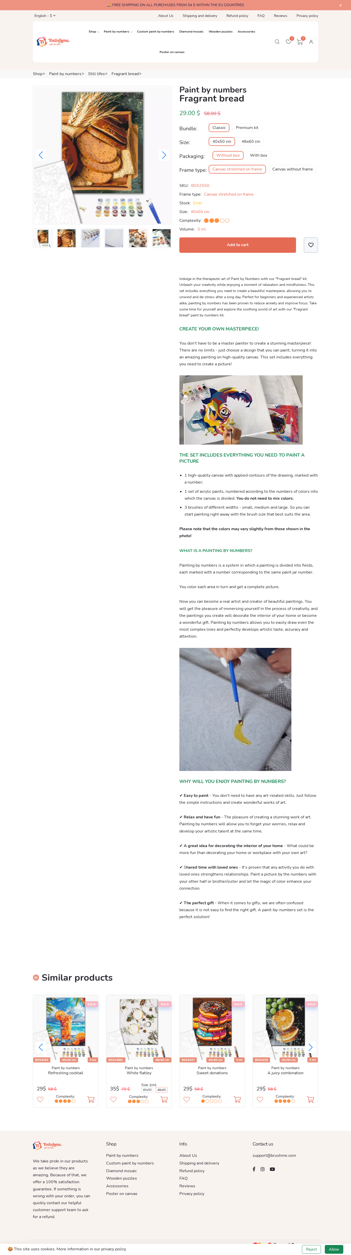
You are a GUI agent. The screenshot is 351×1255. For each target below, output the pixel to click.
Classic (219, 127)
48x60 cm (251, 141)
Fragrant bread (125, 74)
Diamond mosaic (191, 31)
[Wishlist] (311, 245)
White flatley (139, 1073)
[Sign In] (311, 42)
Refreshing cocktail (65, 1073)
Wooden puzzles (221, 31)
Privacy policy (307, 15)
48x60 (161, 1090)
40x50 (147, 1090)
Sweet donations (212, 1073)
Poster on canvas (172, 52)
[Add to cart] (91, 1100)
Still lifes (96, 74)
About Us (165, 15)
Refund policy (237, 15)
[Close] (340, 5)
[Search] (277, 42)
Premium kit (247, 127)
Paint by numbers (116, 31)
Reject (311, 1249)
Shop (92, 31)
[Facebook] (254, 1169)
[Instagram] (263, 1169)
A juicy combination (285, 1073)
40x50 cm (222, 141)
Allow (334, 1249)
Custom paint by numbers (155, 31)
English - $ (42, 15)
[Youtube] (272, 1169)
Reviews (280, 15)
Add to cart (237, 245)
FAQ (261, 15)
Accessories (246, 31)
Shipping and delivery (200, 15)
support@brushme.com (274, 1155)
